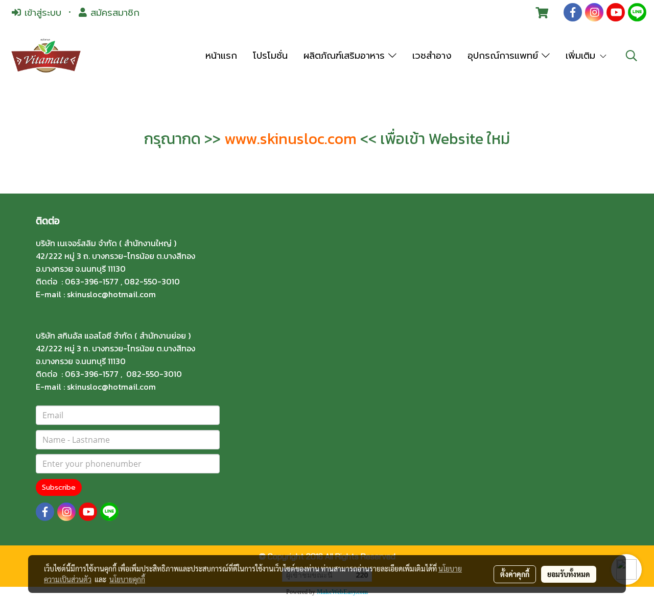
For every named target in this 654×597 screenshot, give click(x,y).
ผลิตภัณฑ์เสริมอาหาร (345, 56)
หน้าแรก (221, 56)
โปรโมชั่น (270, 56)
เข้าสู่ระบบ (41, 13)
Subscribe (59, 487)
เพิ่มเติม (582, 56)
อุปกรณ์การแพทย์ (505, 56)
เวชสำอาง (432, 56)
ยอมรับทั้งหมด (568, 574)
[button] (631, 55)
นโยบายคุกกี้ (127, 579)
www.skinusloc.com (290, 138)
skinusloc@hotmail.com (111, 294)
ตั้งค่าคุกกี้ (514, 574)
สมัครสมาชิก (113, 13)
